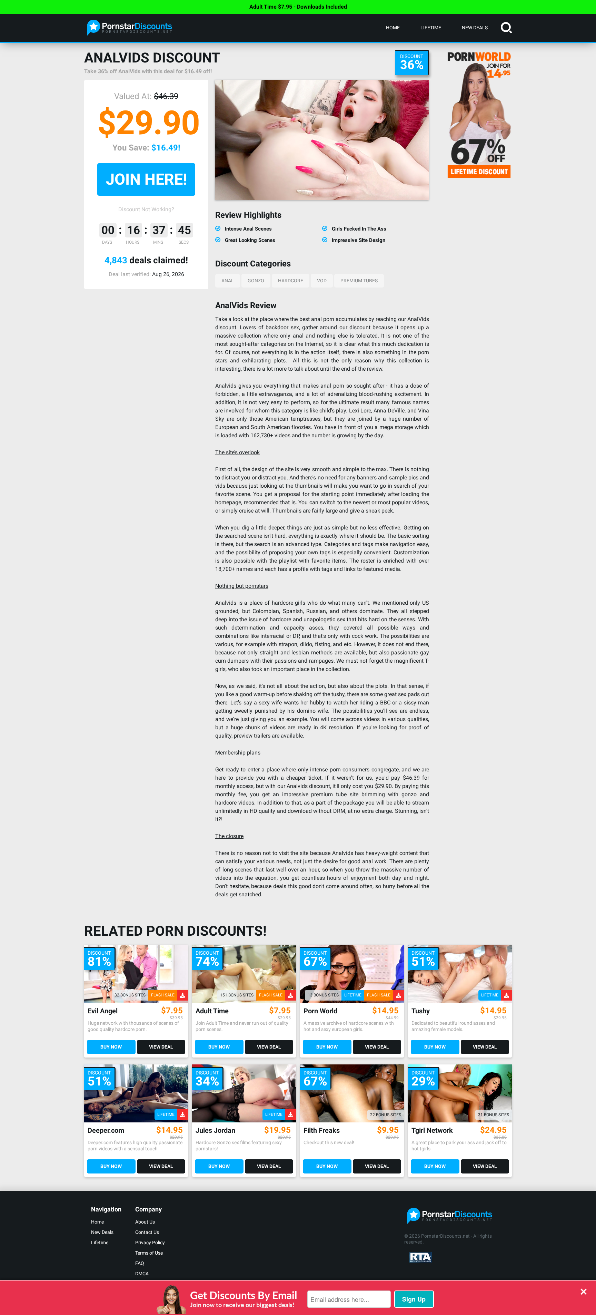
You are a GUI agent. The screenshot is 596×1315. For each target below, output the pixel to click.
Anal (227, 280)
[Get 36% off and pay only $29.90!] (322, 140)
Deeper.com (106, 1130)
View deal (161, 1047)
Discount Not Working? (146, 209)
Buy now (111, 1047)
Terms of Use (149, 1253)
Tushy (420, 1011)
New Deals (475, 27)
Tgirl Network (432, 1130)
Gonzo (256, 280)
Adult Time (212, 1011)
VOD (322, 280)
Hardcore (290, 280)
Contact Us (147, 1232)
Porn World (320, 1011)
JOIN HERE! (146, 179)
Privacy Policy (150, 1242)
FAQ (139, 1263)
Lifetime (430, 27)
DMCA (142, 1273)
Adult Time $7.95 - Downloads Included (298, 6)
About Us (145, 1222)
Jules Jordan (215, 1130)
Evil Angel (103, 1011)
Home (393, 27)
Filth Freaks (322, 1130)
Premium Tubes (359, 280)
